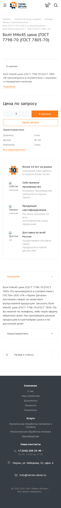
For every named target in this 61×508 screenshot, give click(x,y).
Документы (30, 400)
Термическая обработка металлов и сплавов (30, 425)
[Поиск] (56, 5)
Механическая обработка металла (30, 431)
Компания (30, 385)
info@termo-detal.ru (32, 475)
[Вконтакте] (30, 502)
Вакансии (30, 405)
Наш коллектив (31, 395)
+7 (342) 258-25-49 (29, 450)
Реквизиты (30, 410)
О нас (30, 391)
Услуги (30, 418)
